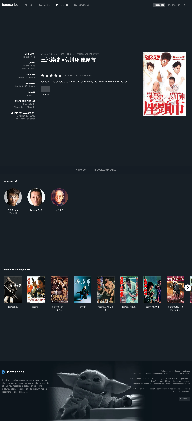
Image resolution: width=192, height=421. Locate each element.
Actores (81, 170)
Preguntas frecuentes (154, 373)
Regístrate (159, 5)
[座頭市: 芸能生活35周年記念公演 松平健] (36, 289)
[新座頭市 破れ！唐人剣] (59, 289)
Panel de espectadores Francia (178, 384)
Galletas (146, 378)
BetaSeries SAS (157, 381)
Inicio (43, 54)
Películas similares (105, 170)
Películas (52, 54)
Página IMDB (29, 104)
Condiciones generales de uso (163, 378)
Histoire (70, 54)
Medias (168, 381)
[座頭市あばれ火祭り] (106, 289)
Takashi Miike (29, 57)
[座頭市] (82, 289)
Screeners (177, 381)
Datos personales (183, 378)
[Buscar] (184, 4)
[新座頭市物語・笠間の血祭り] (175, 289)
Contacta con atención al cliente (177, 373)
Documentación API (136, 373)
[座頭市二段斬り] (152, 289)
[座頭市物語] (13, 289)
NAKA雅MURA (28, 68)
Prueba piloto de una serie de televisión (148, 384)
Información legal (134, 378)
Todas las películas (182, 371)
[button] (13, 201)
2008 (61, 54)
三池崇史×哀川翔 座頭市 (88, 54)
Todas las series (167, 371)
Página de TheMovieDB (24, 107)
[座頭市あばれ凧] (129, 289)
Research (186, 381)
